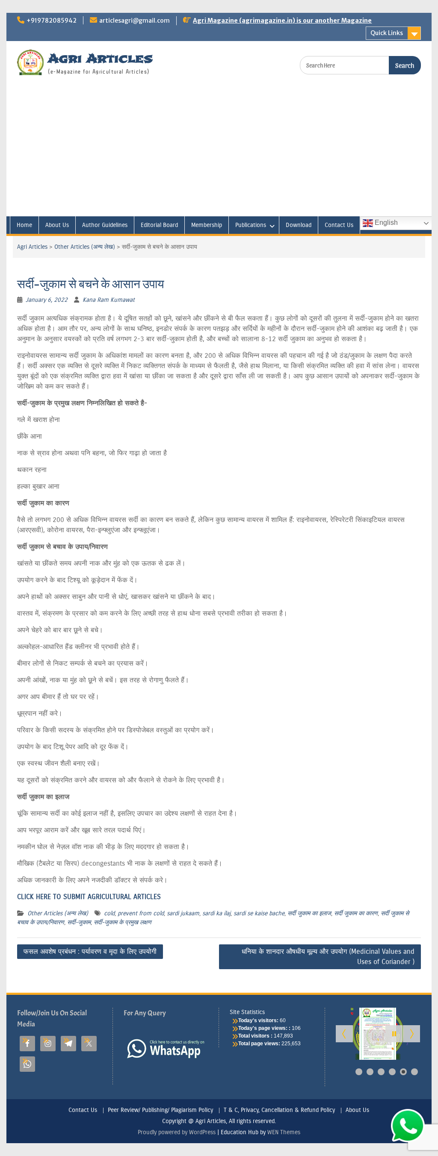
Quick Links (386, 33)
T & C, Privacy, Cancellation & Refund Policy (279, 1110)
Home (24, 225)
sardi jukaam (183, 913)
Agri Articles (100, 58)
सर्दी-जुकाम (79, 922)
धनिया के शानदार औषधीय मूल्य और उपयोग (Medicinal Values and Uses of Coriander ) (328, 956)
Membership (206, 225)
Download (298, 225)
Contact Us (339, 225)
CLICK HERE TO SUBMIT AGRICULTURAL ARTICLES (89, 897)
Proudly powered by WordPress (177, 1132)
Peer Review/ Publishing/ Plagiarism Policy (160, 1110)
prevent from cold (141, 913)
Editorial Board (159, 225)
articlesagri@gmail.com (134, 20)
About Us (57, 225)
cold (109, 913)
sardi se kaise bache (259, 913)
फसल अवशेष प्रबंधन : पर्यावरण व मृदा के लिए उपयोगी (90, 951)
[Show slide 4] (392, 1071)
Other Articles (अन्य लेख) (84, 247)
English (385, 222)
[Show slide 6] (414, 1071)
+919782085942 (52, 20)
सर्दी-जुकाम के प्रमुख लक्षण (122, 922)
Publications (250, 225)
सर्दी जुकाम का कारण (356, 913)
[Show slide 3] (381, 1071)
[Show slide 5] (403, 1071)
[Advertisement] (219, 152)
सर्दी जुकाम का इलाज (309, 913)
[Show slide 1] (358, 1071)
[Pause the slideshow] (393, 1033)
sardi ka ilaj (216, 913)
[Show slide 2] (370, 1071)
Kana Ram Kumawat (109, 300)
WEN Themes (283, 1132)
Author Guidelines (104, 225)
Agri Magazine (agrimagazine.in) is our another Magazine (282, 20)
